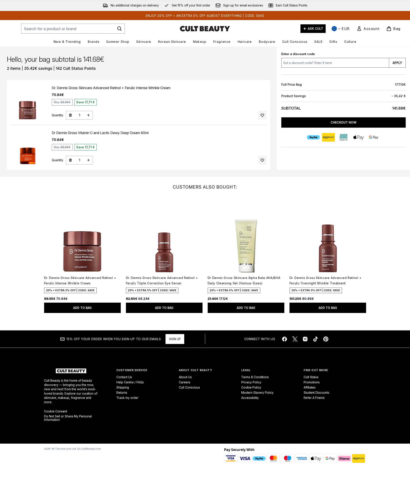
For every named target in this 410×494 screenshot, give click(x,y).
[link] (368, 28)
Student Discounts (316, 392)
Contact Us (124, 377)
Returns (121, 392)
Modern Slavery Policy (257, 392)
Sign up (175, 339)
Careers (184, 382)
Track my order (127, 398)
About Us (185, 377)
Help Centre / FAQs (130, 382)
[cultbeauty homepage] (205, 28)
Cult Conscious (189, 387)
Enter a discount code (298, 54)
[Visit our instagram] (305, 339)
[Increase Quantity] (88, 115)
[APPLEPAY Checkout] (358, 137)
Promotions (312, 382)
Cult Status (311, 377)
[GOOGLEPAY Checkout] (373, 137)
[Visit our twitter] (295, 339)
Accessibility (250, 398)
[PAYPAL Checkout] (313, 137)
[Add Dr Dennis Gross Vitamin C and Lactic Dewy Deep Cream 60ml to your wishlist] (262, 160)
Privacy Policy (251, 382)
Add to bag (82, 308)
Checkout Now (343, 122)
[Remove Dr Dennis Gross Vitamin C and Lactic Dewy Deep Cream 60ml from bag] (70, 160)
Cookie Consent (55, 411)
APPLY (397, 63)
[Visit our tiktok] (315, 339)
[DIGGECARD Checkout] (343, 137)
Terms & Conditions (255, 377)
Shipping (122, 387)
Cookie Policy (251, 387)
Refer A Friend (314, 398)
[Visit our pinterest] (326, 339)
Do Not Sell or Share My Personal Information (68, 418)
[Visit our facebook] (284, 339)
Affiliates (310, 387)
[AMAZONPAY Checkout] (328, 137)
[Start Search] (119, 28)
